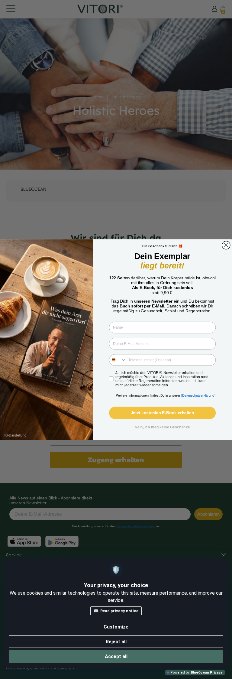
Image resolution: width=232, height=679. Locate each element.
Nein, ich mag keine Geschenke (162, 427)
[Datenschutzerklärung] (198, 395)
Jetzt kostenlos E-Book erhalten (162, 413)
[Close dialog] (226, 245)
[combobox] (117, 359)
